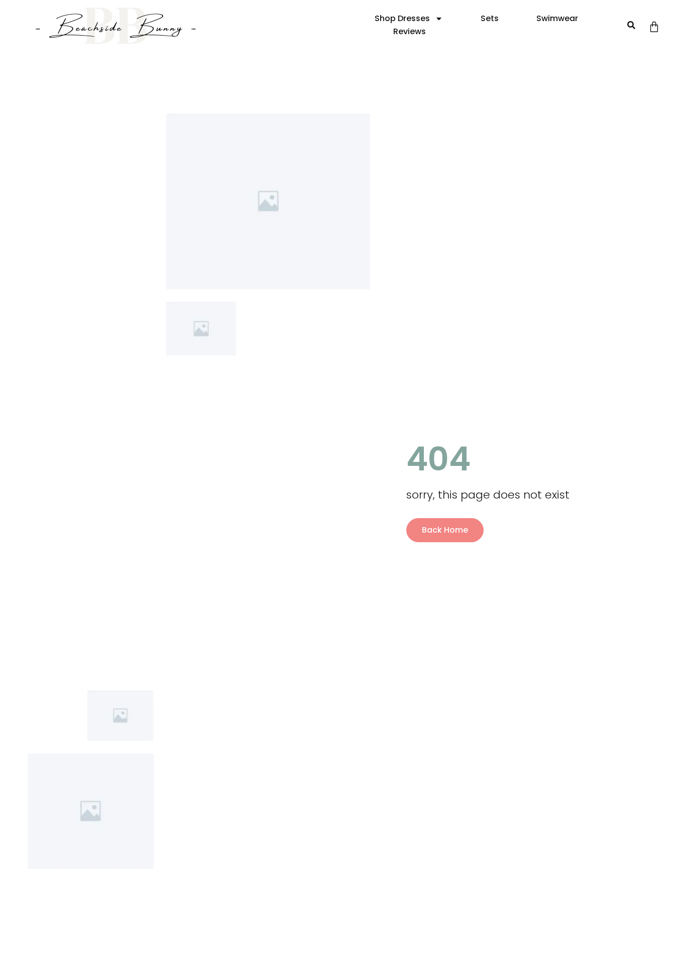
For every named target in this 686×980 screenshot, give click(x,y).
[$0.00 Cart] (654, 27)
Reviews (409, 31)
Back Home (445, 530)
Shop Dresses (402, 18)
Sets (490, 18)
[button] (631, 25)
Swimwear (557, 18)
